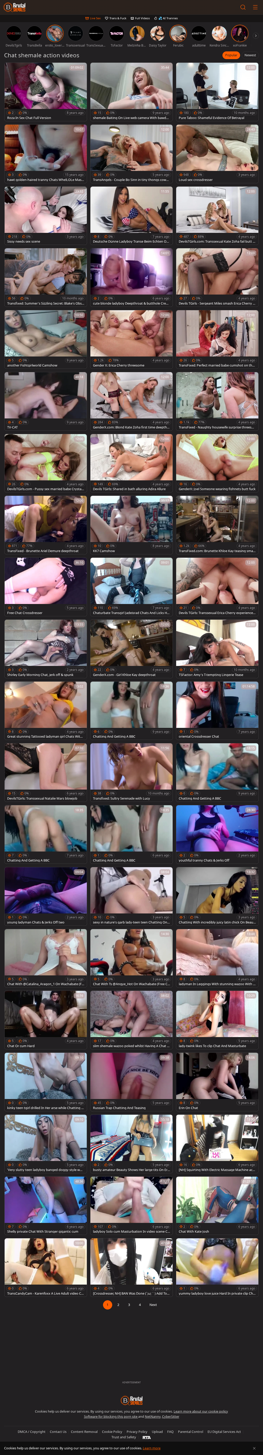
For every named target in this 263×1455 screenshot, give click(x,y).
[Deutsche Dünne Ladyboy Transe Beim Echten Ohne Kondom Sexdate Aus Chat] (131, 216)
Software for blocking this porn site (111, 1416)
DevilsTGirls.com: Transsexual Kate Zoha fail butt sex (216, 241)
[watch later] (11, 69)
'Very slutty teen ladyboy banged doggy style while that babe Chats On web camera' (45, 1170)
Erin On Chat (188, 1108)
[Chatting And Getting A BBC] (131, 711)
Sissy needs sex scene (23, 241)
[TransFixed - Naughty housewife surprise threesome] (217, 401)
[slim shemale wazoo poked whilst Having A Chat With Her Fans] (131, 1020)
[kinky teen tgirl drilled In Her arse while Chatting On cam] (46, 1082)
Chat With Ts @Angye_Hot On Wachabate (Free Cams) (131, 984)
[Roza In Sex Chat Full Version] (46, 92)
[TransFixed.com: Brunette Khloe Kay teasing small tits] (217, 525)
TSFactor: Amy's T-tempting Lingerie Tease (211, 674)
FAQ (170, 1431)
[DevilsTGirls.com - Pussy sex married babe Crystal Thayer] (46, 463)
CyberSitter (170, 1416)
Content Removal (84, 1431)
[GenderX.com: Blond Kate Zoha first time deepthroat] (131, 401)
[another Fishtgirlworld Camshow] (46, 339)
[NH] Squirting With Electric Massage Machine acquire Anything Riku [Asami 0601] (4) (217, 1170)
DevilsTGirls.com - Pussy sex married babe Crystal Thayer (44, 489)
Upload (157, 1431)
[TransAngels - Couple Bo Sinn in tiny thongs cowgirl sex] (131, 154)
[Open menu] (255, 7)
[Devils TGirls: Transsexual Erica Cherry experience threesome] (217, 587)
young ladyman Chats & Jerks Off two (35, 922)
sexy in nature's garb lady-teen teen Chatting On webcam (130, 922)
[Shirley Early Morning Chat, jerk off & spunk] (46, 649)
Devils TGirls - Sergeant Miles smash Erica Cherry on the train (217, 303)
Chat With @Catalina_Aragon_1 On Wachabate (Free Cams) (45, 984)
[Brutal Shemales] (14, 7)
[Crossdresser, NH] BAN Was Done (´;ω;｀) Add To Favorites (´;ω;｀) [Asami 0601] (131, 1293)
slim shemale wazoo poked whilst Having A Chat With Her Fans (131, 1046)
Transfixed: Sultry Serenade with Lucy (121, 798)
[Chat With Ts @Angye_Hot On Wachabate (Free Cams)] (131, 958)
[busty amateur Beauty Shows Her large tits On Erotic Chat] (131, 1144)
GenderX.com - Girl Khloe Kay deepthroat (124, 674)
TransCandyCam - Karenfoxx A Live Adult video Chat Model (45, 1293)
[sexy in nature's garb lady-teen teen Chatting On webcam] (131, 896)
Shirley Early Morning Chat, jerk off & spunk (40, 674)
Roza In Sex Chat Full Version (29, 118)
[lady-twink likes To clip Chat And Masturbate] (217, 1020)
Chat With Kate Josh (194, 1231)
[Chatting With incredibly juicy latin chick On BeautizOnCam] (217, 896)
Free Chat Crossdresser (24, 613)
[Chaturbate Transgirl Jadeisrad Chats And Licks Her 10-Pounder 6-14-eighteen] (131, 587)
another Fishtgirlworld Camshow (32, 365)
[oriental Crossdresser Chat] (217, 711)
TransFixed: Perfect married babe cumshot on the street (216, 365)
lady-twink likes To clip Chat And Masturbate (212, 1046)
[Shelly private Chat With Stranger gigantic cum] (46, 1206)
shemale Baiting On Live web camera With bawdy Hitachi (130, 118)
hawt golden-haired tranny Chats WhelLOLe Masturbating (45, 179)
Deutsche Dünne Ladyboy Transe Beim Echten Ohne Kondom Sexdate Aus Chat (130, 241)
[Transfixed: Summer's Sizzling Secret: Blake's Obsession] (46, 277)
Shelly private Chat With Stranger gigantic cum (42, 1231)
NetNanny (153, 1416)
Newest (250, 55)
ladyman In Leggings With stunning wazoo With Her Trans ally (217, 984)
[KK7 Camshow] (131, 525)
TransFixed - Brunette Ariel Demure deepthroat (43, 551)
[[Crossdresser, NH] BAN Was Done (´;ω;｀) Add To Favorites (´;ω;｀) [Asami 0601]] (131, 1267)
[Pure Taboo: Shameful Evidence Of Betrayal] (217, 92)
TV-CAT (12, 427)
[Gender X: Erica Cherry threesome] (131, 339)
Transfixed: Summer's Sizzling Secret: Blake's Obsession (45, 303)
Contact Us (58, 1431)
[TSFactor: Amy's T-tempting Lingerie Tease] (217, 649)
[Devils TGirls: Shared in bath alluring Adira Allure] (131, 463)
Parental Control (190, 1431)
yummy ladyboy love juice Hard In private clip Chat (217, 1293)
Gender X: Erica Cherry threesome (118, 365)
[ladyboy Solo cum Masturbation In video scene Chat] (131, 1206)
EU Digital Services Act (224, 1431)
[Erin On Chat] (217, 1082)
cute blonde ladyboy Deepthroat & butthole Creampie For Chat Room (130, 303)
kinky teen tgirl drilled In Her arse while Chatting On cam (45, 1108)
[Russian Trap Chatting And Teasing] (131, 1082)
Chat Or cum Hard (21, 1046)
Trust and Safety (123, 1437)
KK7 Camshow (104, 551)
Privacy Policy (137, 1431)
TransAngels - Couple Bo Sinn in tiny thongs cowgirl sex (131, 179)
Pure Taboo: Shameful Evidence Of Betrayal (211, 118)
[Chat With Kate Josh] (217, 1206)
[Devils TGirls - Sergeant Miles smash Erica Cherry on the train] (217, 277)
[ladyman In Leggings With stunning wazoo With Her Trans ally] (217, 958)
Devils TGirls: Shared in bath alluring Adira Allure (129, 489)
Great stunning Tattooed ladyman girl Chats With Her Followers (44, 736)
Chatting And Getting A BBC (114, 736)
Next (153, 1304)
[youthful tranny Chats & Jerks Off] (217, 834)
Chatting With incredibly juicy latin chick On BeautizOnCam (217, 922)
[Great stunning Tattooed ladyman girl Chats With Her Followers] (46, 711)
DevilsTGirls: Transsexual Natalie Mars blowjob (42, 798)
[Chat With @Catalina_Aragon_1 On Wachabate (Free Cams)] (46, 958)
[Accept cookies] (254, 1448)
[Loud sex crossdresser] (217, 154)
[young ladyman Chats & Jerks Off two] (46, 896)
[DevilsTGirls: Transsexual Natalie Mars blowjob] (46, 772)
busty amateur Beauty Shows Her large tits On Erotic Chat (131, 1170)
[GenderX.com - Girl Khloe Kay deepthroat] (131, 649)
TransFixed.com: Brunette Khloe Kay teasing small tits (217, 551)
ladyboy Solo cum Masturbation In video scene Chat (131, 1231)
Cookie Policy (112, 1431)
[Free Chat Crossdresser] (46, 587)
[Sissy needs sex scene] (46, 216)
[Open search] (243, 7)
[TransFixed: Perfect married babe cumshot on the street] (217, 339)
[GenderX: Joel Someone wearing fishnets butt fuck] (217, 463)
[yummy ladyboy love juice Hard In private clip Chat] (217, 1267)
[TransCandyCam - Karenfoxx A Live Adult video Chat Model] (46, 1267)
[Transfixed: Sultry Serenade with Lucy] (131, 772)
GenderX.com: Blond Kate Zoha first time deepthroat (130, 427)
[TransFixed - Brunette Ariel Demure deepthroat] (46, 525)
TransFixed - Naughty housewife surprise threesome (216, 427)
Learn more (152, 1448)
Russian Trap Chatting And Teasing (119, 1108)
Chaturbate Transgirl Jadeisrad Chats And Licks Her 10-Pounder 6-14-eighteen (131, 613)
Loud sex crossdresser (196, 179)
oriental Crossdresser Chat (199, 736)
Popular (231, 55)
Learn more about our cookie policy (201, 1411)
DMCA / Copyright (31, 1431)
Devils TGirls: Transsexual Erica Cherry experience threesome (217, 613)
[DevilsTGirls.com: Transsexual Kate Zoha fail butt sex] (217, 216)
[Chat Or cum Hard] (46, 1020)
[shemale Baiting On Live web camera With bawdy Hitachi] (131, 92)
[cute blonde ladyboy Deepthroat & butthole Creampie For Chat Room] (131, 277)
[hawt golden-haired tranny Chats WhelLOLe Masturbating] (46, 154)
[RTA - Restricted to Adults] (147, 1437)
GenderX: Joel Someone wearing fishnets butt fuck (217, 489)
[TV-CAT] (46, 401)
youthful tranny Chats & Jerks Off (204, 860)
